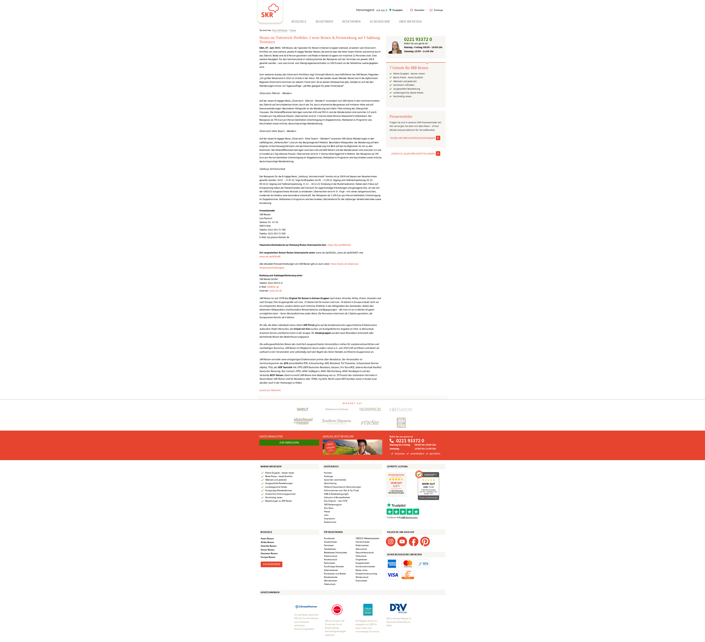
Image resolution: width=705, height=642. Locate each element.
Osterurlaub (329, 584)
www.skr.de (275, 290)
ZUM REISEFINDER (271, 564)
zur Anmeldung (289, 442)
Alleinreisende (331, 570)
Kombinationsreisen (365, 566)
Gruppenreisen (363, 563)
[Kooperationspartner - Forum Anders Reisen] (368, 609)
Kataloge (438, 10)
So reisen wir (380, 22)
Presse (293, 30)
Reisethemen (351, 22)
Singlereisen (361, 559)
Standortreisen (363, 541)
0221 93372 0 (418, 39)
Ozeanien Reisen (269, 553)
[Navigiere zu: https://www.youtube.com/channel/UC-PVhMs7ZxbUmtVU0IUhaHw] (402, 541)
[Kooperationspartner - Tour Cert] (337, 609)
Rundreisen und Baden (335, 573)
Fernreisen (329, 545)
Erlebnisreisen (362, 545)
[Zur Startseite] (270, 9)
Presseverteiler (401, 116)
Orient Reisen (267, 549)
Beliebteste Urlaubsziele (335, 552)
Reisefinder (324, 22)
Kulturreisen (361, 580)
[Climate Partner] (306, 606)
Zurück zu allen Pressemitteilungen (413, 153)
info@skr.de (273, 286)
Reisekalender (330, 577)
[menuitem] (299, 21)
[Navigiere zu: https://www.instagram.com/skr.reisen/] (390, 541)
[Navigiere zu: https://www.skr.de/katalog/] (352, 447)
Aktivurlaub (361, 549)
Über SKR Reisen (410, 22)
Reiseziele (299, 22)
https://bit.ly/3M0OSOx (339, 245)
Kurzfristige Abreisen (334, 566)
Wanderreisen (330, 580)
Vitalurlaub (361, 556)
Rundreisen (329, 538)
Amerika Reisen (268, 545)
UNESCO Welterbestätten (367, 538)
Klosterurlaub (330, 559)
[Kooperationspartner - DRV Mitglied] (398, 608)
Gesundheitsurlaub (365, 552)
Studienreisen (330, 541)
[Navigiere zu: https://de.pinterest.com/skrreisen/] (425, 541)
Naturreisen (329, 563)
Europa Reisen (268, 557)
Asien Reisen (267, 538)
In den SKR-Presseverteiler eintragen (412, 138)
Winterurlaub (362, 577)
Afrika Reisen (267, 542)
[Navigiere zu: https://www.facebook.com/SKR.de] (413, 541)
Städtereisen (330, 549)
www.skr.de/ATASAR (269, 256)
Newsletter (419, 10)
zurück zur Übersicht (270, 390)
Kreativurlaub (330, 556)
